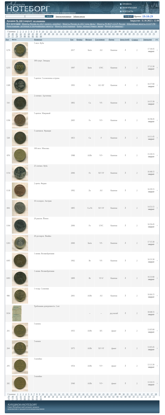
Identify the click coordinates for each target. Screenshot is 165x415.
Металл (88, 40)
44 (29, 34)
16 (67, 31)
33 (136, 31)
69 (130, 34)
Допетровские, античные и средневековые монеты (30, 26)
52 (61, 34)
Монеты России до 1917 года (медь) (79, 24)
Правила (127, 4)
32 (132, 31)
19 (79, 31)
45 (33, 34)
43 (25, 34)
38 (156, 31)
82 (33, 36)
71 (138, 34)
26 (107, 31)
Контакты (127, 11)
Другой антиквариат (114, 26)
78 (17, 36)
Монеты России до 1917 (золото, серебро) (41, 24)
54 (69, 34)
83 (37, 36)
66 (117, 34)
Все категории (13, 24)
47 (41, 34)
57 (81, 34)
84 (41, 36)
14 (59, 31)
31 (128, 31)
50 (53, 34)
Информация (129, 8)
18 (75, 31)
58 (85, 34)
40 (13, 34)
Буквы (79, 40)
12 (51, 31)
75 (154, 34)
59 (89, 34)
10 (43, 31)
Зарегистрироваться (63, 16)
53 (65, 34)
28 (115, 31)
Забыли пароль (79, 16)
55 (73, 34)
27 (111, 31)
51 (57, 34)
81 (29, 36)
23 (95, 31)
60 (93, 34)
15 (63, 31)
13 (55, 31)
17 (71, 31)
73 (146, 34)
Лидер (111, 40)
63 (105, 34)
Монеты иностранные (65, 26)
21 (87, 31)
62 (101, 34)
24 (99, 31)
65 (113, 34)
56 (77, 34)
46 (37, 34)
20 (83, 31)
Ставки (135, 40)
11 (47, 31)
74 (150, 34)
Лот (7, 40)
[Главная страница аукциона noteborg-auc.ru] (29, 6)
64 (109, 34)
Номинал (38, 40)
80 (25, 36)
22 (91, 31)
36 (148, 31)
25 (103, 31)
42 (21, 34)
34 (140, 31)
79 (21, 36)
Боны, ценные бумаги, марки (90, 26)
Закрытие (147, 40)
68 (125, 34)
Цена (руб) (124, 40)
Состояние (100, 40)
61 (97, 34)
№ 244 (19, 21)
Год (71, 40)
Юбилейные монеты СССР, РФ (141, 24)
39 (9, 34)
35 (144, 31)
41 (17, 34)
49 (49, 34)
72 (142, 34)
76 (9, 36)
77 (13, 36)
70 (134, 34)
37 (152, 31)
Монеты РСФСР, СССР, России (111, 24)
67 (121, 34)
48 (45, 34)
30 (124, 31)
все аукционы (39, 21)
